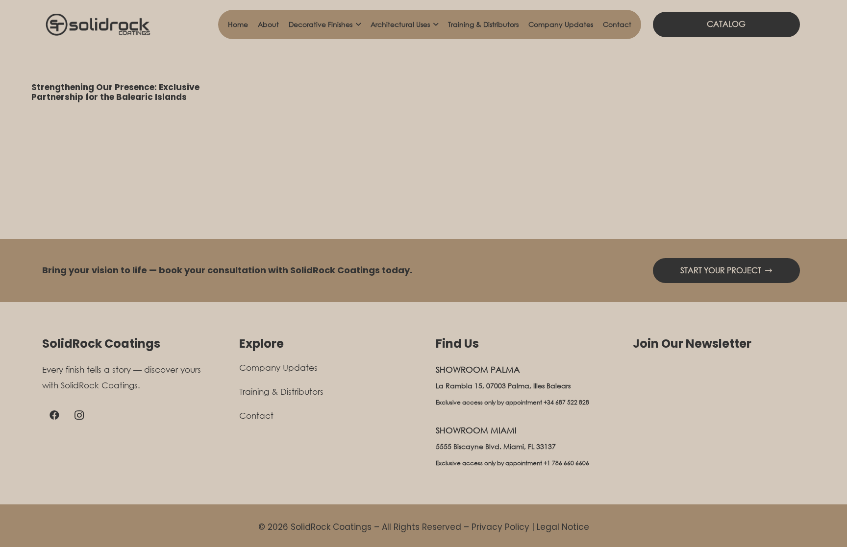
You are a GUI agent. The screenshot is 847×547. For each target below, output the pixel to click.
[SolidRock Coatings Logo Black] (97, 25)
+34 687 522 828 (566, 402)
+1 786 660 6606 (566, 463)
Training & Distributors (281, 391)
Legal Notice (563, 527)
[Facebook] (54, 415)
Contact (256, 415)
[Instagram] (79, 415)
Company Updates (278, 367)
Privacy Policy (500, 527)
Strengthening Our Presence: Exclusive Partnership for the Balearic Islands (115, 92)
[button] (356, 24)
